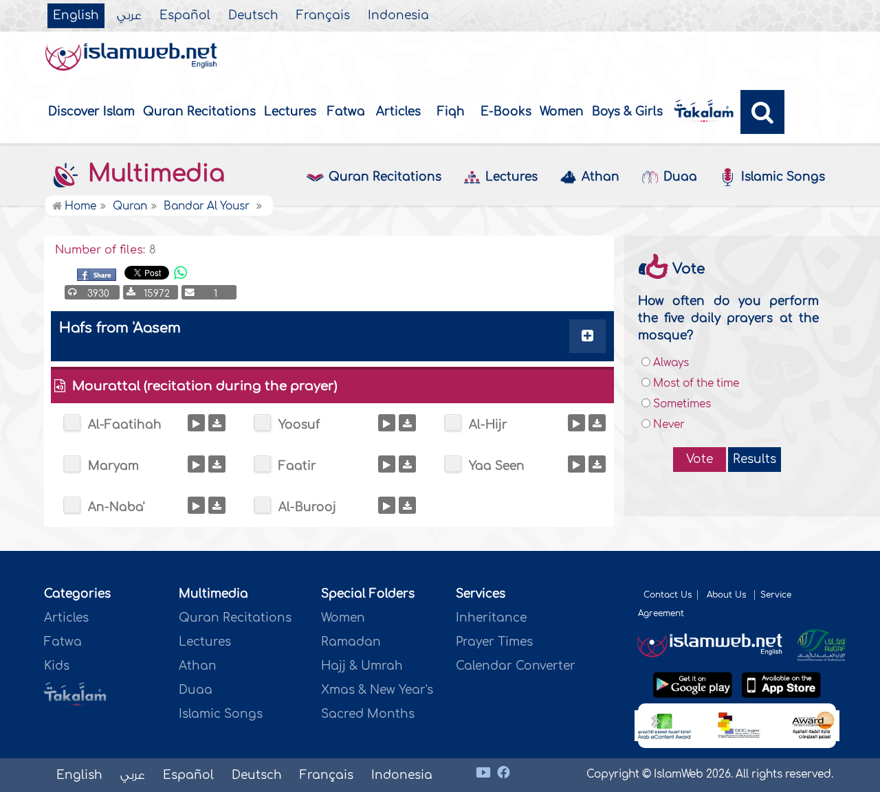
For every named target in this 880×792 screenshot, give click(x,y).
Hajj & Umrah (362, 665)
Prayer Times (494, 641)
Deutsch (253, 16)
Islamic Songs (783, 176)
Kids (56, 665)
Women (562, 111)
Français (323, 16)
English (76, 16)
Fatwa (346, 111)
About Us (728, 595)
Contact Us (668, 595)
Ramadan (351, 641)
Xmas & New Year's (377, 690)
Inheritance (491, 617)
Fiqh (451, 111)
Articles (398, 111)
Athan (600, 176)
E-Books (506, 111)
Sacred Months (368, 714)
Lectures (290, 111)
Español (185, 16)
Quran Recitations (199, 111)
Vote (699, 459)
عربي (129, 16)
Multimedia (153, 174)
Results (754, 459)
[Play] (196, 422)
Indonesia (398, 16)
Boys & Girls (627, 111)
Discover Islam (91, 111)
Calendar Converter (515, 665)
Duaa (680, 176)
